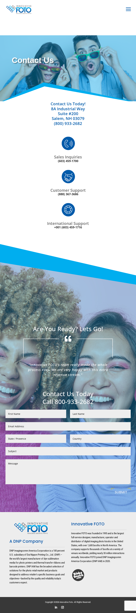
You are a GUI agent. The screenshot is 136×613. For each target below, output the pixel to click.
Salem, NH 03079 (68, 118)
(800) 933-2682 (68, 123)
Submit (121, 492)
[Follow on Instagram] (62, 607)
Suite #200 (68, 113)
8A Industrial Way (68, 108)
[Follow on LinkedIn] (56, 607)
